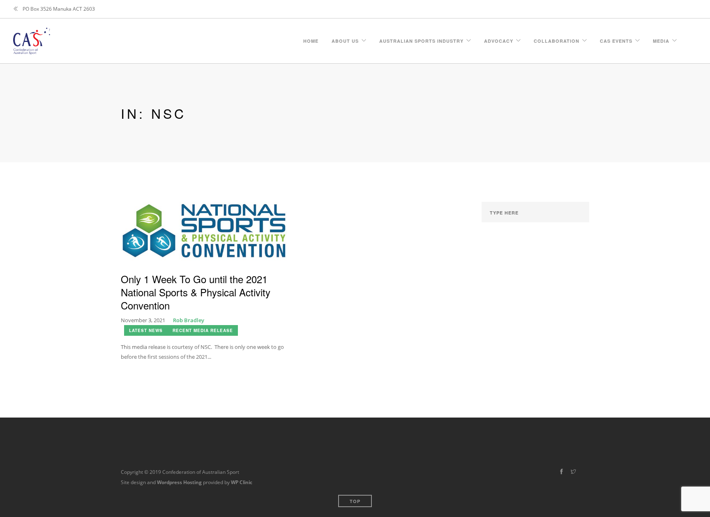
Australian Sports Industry (421, 40)
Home (310, 40)
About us (345, 40)
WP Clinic (241, 482)
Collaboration (556, 40)
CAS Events (616, 40)
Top (355, 501)
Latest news (146, 330)
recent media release (203, 330)
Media (661, 40)
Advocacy (498, 40)
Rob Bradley (188, 320)
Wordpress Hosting (179, 482)
